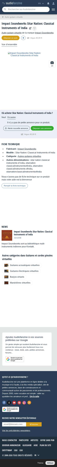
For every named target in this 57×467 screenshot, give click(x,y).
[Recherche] (5, 9)
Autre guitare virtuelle (12, 33)
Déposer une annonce (42, 128)
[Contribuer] (23, 38)
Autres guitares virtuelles (29, 156)
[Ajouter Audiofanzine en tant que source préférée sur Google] (14, 359)
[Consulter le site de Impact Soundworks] (29, 28)
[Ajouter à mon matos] (34, 28)
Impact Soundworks (44, 33)
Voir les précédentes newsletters (16, 430)
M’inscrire (34, 424)
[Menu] (53, 9)
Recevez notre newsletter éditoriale (19, 418)
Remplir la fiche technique (15, 186)
